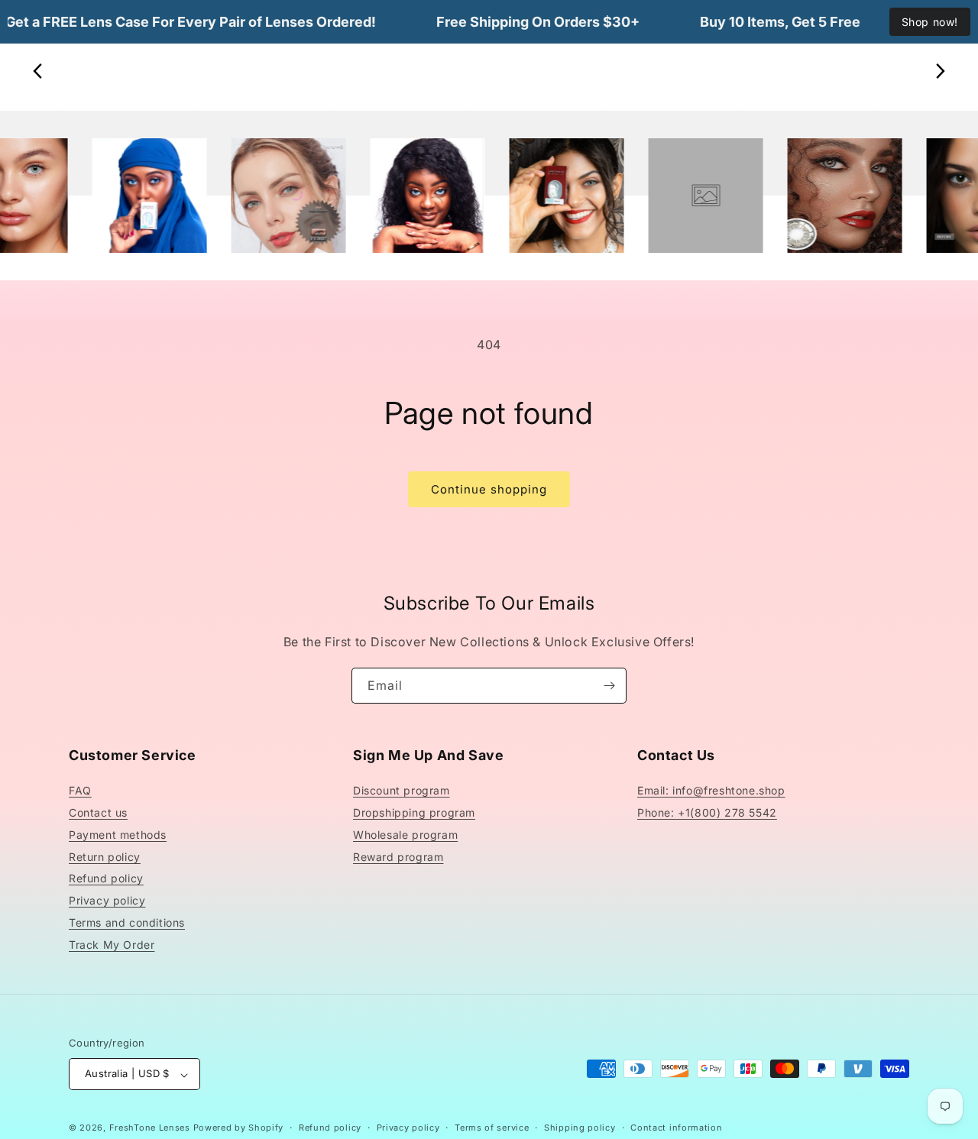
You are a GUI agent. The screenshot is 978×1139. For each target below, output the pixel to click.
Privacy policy (107, 901)
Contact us (98, 813)
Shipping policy (580, 1127)
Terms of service (492, 1127)
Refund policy (106, 878)
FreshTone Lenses (149, 1128)
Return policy (105, 856)
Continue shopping (489, 489)
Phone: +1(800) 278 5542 (707, 813)
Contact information (676, 1127)
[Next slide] (940, 71)
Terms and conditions (127, 923)
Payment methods (118, 834)
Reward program (398, 856)
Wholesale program (405, 834)
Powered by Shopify (238, 1128)
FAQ (80, 791)
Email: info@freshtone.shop (711, 791)
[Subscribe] (609, 686)
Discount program (401, 791)
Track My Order (111, 944)
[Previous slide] (38, 71)
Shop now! (930, 21)
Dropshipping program (414, 813)
